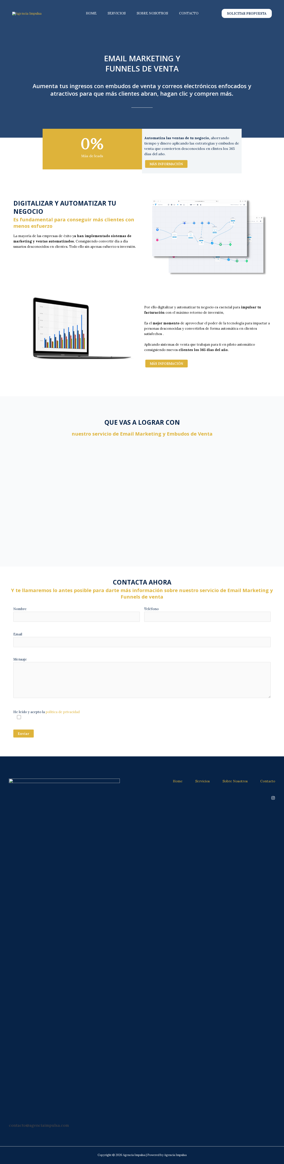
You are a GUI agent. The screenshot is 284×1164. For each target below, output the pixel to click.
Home (91, 13)
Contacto (188, 13)
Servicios (117, 13)
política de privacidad (63, 712)
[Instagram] (273, 798)
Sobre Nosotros (152, 13)
